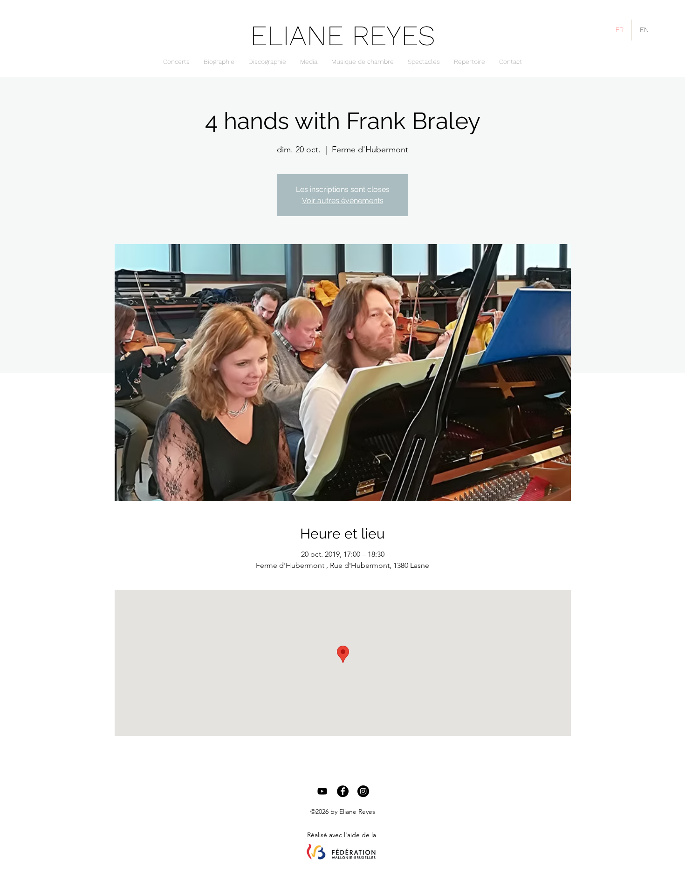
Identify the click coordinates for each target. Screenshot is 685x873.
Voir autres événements (343, 200)
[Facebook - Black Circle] (343, 791)
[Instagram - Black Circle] (363, 791)
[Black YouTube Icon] (322, 791)
